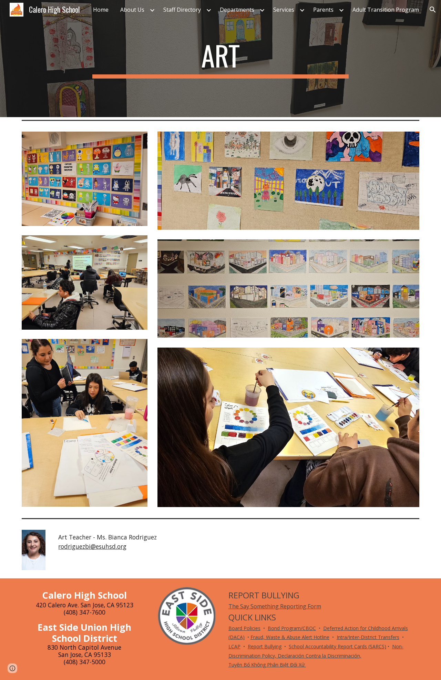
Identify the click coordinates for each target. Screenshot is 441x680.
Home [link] (101, 9)
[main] (220, 58)
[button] (432, 9)
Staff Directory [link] (182, 9)
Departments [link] (237, 9)
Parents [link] (323, 9)
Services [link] (283, 9)
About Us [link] (132, 9)
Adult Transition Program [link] (385, 9)
